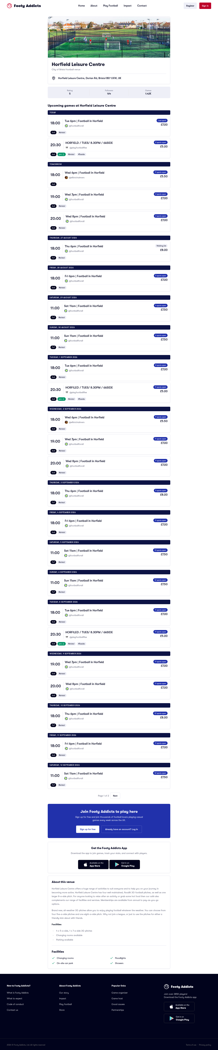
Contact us (12, 1010)
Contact (142, 5)
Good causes (118, 1004)
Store (61, 1010)
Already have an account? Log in (121, 829)
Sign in (205, 5)
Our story (64, 992)
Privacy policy (205, 1045)
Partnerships (118, 1010)
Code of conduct (15, 1004)
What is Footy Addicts (18, 992)
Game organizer (120, 992)
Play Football (110, 5)
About (93, 5)
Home (81, 5)
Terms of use (191, 1045)
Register (190, 5)
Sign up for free (87, 829)
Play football (65, 1004)
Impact (128, 5)
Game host (117, 998)
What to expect (14, 998)
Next (115, 795)
